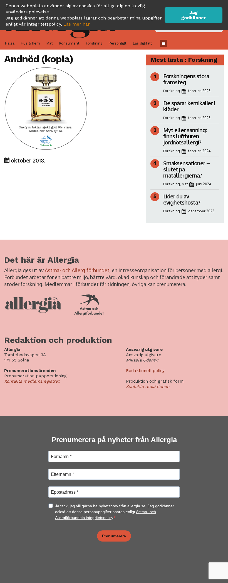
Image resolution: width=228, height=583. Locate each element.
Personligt (117, 43)
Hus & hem (30, 43)
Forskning (94, 43)
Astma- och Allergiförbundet (77, 270)
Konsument (69, 43)
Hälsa (9, 43)
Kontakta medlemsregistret (32, 381)
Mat (49, 43)
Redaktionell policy (145, 370)
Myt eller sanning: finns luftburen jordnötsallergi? (185, 136)
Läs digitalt (142, 43)
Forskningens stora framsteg (186, 79)
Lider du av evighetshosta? (181, 199)
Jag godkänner (193, 15)
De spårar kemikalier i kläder (189, 106)
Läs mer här (76, 24)
